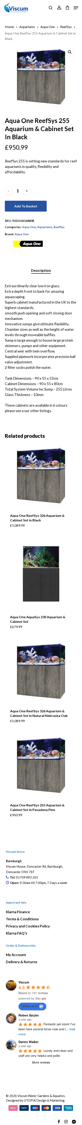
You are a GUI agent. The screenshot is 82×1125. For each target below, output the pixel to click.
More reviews (41, 1062)
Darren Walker (28, 1042)
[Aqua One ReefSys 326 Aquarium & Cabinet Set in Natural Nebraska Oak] (41, 671)
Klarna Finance (18, 912)
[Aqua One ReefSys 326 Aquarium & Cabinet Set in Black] (41, 476)
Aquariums (27, 27)
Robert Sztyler (29, 1015)
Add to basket (25, 206)
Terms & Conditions (22, 919)
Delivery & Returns (21, 962)
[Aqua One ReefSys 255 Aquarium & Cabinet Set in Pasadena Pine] (41, 765)
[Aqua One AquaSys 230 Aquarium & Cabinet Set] (41, 573)
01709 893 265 (27, 877)
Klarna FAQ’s (16, 933)
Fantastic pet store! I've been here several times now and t (47, 1029)
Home (9, 27)
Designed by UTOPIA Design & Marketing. (35, 1100)
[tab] (41, 271)
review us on (30, 1006)
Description (41, 270)
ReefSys (66, 27)
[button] (76, 8)
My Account (16, 955)
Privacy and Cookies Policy (28, 926)
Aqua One (47, 27)
